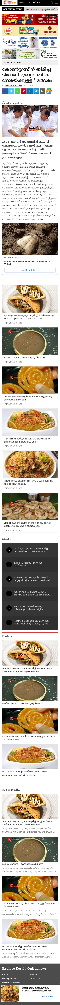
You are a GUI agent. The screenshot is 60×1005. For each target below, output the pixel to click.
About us (34, 975)
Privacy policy (9, 979)
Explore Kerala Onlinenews (24, 969)
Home (6, 63)
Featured (8, 636)
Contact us (35, 979)
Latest (6, 539)
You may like (11, 790)
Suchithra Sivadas (13, 85)
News (21, 2)
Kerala (17, 63)
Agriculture (34, 2)
